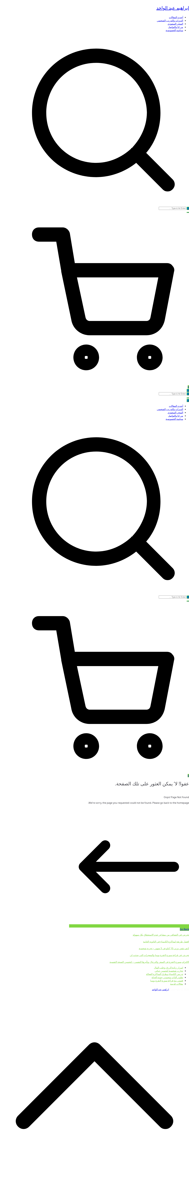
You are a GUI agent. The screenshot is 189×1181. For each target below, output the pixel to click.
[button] (188, 212)
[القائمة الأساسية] (188, 390)
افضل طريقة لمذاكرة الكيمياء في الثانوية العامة (166, 941)
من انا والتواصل (175, 27)
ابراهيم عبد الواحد (172, 8)
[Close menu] (188, 400)
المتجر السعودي (175, 23)
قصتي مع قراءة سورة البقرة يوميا (166, 980)
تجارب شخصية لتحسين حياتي (169, 970)
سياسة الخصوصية (174, 30)
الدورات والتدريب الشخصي (170, 20)
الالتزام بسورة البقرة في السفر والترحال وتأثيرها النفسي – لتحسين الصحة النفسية (149, 962)
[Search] (188, 208)
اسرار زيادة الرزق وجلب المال (168, 967)
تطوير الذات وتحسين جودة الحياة (167, 977)
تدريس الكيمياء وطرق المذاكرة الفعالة (164, 974)
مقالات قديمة (176, 983)
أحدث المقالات (176, 17)
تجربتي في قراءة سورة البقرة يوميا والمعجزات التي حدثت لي (159, 955)
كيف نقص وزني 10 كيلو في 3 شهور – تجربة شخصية (164, 948)
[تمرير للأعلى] (94, 1179)
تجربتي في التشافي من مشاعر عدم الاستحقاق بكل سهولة (161, 934)
